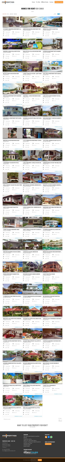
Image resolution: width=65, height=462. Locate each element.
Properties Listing (27, 439)
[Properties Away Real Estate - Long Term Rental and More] (8, 2)
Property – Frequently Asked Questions (32, 441)
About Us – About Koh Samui (30, 440)
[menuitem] (33, 2)
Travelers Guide (27, 444)
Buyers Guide (27, 446)
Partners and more (28, 443)
